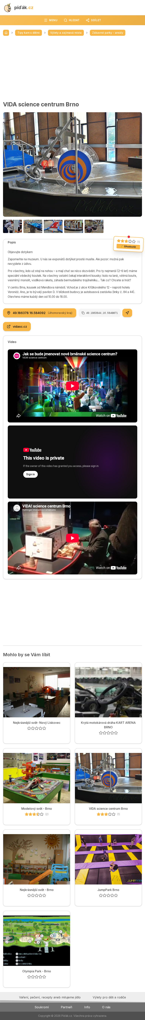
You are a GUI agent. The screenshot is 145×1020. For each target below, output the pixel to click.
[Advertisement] (72, 68)
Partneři (66, 1007)
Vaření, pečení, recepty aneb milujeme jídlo (50, 997)
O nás (106, 1007)
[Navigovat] (127, 313)
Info (87, 1007)
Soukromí (42, 1007)
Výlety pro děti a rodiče (109, 997)
